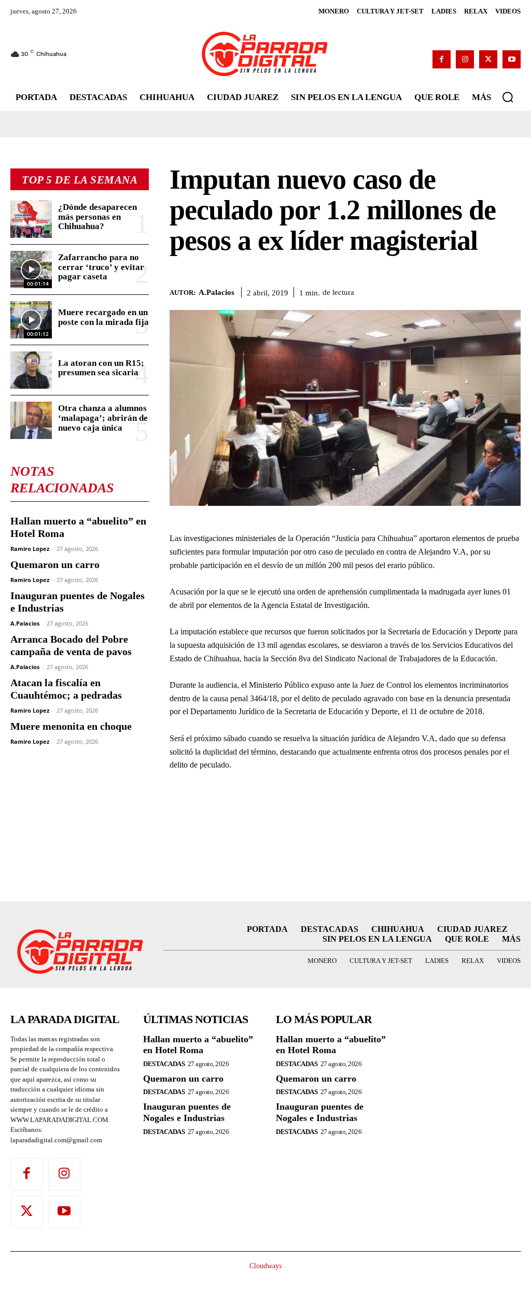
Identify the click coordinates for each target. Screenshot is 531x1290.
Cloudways (265, 1266)
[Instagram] (465, 59)
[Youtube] (511, 59)
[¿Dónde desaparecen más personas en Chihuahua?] (31, 219)
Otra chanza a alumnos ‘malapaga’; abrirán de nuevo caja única (103, 417)
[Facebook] (441, 59)
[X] (488, 59)
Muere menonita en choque (71, 726)
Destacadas (164, 1064)
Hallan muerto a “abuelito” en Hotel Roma (198, 1045)
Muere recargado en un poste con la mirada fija (103, 317)
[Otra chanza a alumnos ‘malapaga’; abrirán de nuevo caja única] (31, 420)
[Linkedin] (486, 290)
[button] (507, 96)
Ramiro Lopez (29, 548)
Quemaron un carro (55, 564)
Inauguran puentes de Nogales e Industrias (187, 1112)
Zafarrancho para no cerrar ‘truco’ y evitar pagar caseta (101, 266)
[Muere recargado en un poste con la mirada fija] (31, 319)
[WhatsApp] (462, 290)
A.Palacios (24, 623)
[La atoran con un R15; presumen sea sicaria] (31, 370)
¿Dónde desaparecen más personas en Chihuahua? (97, 216)
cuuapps (498, 1275)
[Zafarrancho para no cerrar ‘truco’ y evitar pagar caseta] (31, 269)
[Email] (510, 290)
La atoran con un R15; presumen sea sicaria (101, 368)
